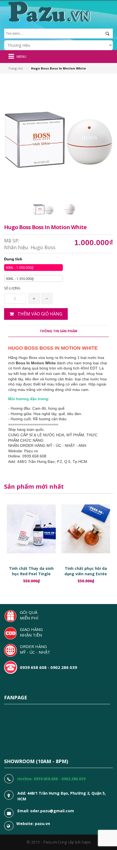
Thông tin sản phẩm (58, 331)
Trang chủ (15, 68)
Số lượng (12, 288)
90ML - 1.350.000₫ (19, 278)
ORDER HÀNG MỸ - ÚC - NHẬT (35, 649)
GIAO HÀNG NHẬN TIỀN (31, 632)
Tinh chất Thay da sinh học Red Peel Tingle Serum (31, 574)
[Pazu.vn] (48, 11)
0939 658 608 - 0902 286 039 (48, 667)
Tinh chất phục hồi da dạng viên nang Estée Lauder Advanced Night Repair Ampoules (86, 576)
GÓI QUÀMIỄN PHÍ (29, 615)
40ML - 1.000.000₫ (19, 267)
